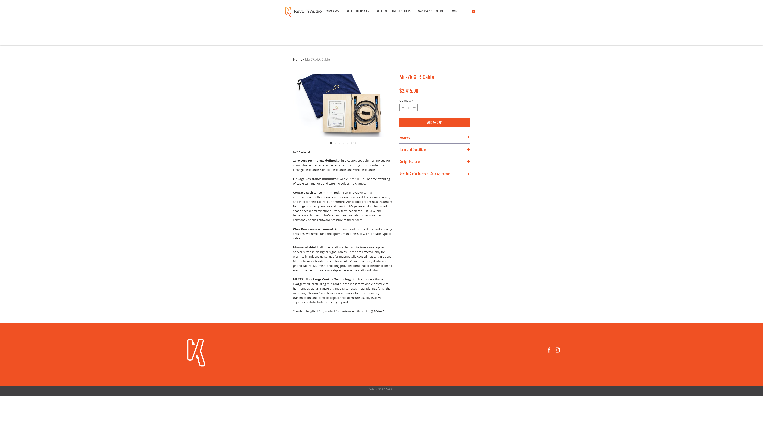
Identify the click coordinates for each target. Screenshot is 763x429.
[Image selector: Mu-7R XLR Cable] (331, 143)
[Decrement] (402, 107)
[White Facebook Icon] (549, 350)
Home (297, 59)
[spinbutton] (408, 107)
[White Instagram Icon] (557, 350)
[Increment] (414, 107)
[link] (473, 10)
